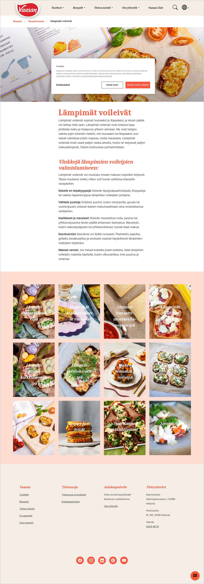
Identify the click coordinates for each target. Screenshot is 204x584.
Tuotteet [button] (56, 8)
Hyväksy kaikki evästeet (137, 85)
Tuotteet (24, 494)
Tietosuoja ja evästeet (74, 494)
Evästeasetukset (63, 85)
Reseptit (24, 501)
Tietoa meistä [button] (102, 8)
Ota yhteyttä (111, 506)
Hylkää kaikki (112, 85)
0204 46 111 (152, 526)
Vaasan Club (155, 8)
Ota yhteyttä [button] (129, 8)
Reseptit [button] (78, 8)
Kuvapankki (25, 515)
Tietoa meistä (26, 508)
